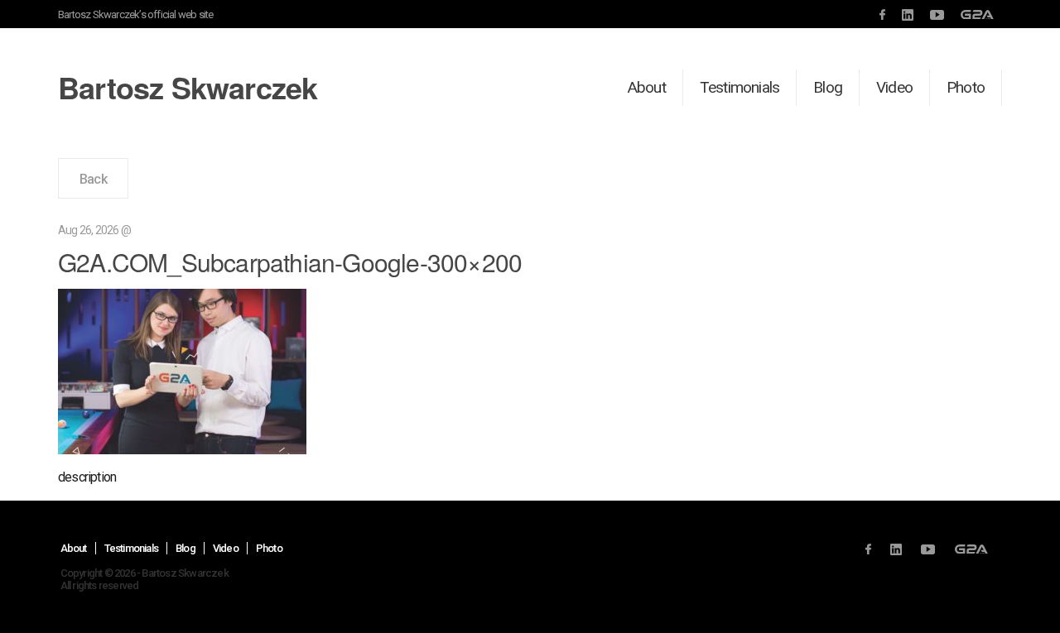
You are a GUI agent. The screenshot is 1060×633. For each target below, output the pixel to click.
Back (93, 179)
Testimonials (739, 87)
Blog (827, 87)
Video (894, 87)
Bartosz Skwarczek (187, 86)
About (647, 87)
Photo (966, 87)
